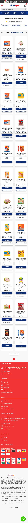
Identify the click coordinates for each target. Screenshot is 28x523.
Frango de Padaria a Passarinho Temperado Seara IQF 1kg (21, 155)
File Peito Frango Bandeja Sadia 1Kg (21, 101)
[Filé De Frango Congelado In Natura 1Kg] (7, 66)
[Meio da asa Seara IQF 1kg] (20, 329)
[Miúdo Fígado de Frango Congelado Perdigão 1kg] (20, 303)
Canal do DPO (7, 429)
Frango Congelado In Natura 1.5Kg (7, 312)
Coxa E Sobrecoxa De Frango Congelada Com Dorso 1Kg (21, 49)
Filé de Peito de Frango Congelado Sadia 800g (7, 260)
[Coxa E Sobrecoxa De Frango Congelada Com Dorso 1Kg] (20, 40)
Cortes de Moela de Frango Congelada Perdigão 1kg (21, 128)
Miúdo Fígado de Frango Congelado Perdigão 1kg (20, 312)
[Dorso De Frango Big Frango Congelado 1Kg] (20, 276)
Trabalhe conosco (8, 390)
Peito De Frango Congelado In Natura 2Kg (7, 286)
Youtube (5, 440)
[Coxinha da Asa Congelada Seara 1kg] (7, 92)
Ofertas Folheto (14, 13)
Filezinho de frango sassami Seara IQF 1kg (7, 181)
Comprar (7, 56)
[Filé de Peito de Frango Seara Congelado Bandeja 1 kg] (7, 40)
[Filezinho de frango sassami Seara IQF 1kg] (7, 171)
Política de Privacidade (8, 392)
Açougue (8, 32)
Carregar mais (14, 354)
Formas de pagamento (9, 408)
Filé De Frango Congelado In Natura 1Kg (7, 75)
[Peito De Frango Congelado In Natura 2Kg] (7, 276)
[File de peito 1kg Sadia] (7, 224)
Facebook (5, 437)
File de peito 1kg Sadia (7, 233)
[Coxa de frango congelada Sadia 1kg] (20, 171)
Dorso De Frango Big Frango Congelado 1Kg (21, 286)
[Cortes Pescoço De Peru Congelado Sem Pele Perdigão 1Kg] (7, 198)
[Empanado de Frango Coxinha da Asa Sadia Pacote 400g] (20, 250)
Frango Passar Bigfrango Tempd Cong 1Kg (21, 207)
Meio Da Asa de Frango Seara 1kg (21, 233)
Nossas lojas (7, 384)
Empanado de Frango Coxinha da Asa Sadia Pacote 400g (21, 260)
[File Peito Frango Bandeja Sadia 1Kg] (20, 92)
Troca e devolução (8, 403)
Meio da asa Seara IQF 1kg (21, 338)
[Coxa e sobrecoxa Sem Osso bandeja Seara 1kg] (7, 119)
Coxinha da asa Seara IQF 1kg (7, 154)
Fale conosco (7, 387)
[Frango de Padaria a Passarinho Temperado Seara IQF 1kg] (20, 145)
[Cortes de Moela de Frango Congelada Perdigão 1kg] (20, 119)
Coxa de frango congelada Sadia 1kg (21, 180)
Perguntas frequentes (8, 400)
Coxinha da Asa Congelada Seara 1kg (7, 101)
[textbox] (14, 9)
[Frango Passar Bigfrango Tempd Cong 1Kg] (20, 198)
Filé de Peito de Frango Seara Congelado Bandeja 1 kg (7, 50)
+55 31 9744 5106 (10, 426)
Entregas (6, 406)
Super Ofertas (22, 13)
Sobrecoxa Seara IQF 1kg (21, 75)
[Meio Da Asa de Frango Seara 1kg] (20, 224)
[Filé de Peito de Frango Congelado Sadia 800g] (7, 250)
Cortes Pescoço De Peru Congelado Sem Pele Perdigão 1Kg (7, 207)
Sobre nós (6, 382)
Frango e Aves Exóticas (17, 32)
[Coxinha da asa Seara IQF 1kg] (7, 145)
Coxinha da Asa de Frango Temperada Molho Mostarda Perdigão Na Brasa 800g (7, 340)
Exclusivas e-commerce (6, 13)
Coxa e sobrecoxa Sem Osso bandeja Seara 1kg (7, 128)
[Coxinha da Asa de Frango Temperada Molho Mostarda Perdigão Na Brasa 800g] (7, 329)
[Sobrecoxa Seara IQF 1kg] (20, 66)
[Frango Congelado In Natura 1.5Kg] (7, 303)
